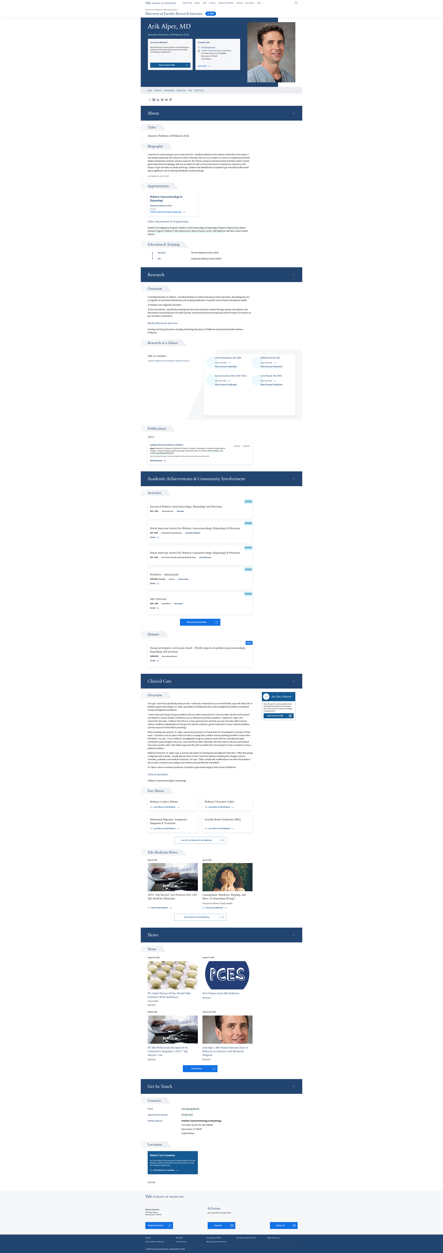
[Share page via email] (166, 99)
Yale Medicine (219, 231)
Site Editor (179, 1238)
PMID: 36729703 (213, 451)
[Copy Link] (293, 113)
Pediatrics (169, 231)
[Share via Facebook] (154, 99)
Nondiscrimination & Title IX (246, 1238)
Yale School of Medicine (153, 10)
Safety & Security (273, 1238)
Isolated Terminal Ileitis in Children (166, 445)
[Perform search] (296, 3)
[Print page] (170, 99)
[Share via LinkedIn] (158, 99)
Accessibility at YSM (213, 1238)
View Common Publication (226, 366)
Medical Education (170, 10)
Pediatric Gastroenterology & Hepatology (198, 227)
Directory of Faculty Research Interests (173, 14)
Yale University (181, 1242)
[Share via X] (149, 99)
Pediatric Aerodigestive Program (163, 227)
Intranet (148, 1238)
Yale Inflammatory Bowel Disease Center (193, 231)
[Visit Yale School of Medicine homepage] (164, 1197)
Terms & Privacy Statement (154, 1242)
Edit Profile (152, 1182)
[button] (271, 52)
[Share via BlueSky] (162, 99)
